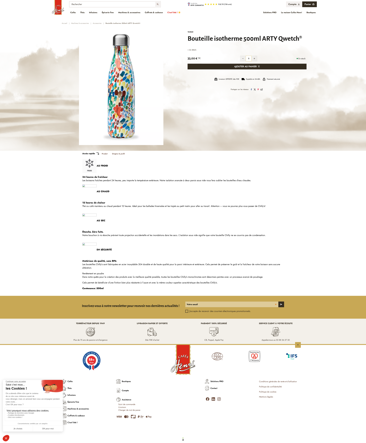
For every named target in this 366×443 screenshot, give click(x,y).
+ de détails (192, 50)
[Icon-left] (207, 399)
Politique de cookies (267, 391)
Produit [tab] (105, 154)
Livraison (122, 407)
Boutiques (311, 12)
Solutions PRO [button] (270, 12)
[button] (294, 4)
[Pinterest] (258, 89)
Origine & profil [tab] (118, 154)
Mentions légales (266, 396)
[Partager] (251, 89)
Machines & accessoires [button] (129, 12)
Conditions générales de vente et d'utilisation (278, 381)
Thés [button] (82, 12)
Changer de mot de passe (129, 410)
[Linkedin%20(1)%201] (213, 399)
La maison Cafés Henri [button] (291, 12)
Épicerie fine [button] (108, 12)
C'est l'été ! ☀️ (174, 12)
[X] (254, 89)
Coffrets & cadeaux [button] (154, 12)
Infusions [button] (93, 12)
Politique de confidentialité (270, 386)
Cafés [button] (73, 12)
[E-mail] (261, 89)
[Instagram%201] (219, 399)
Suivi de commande (126, 404)
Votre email (192, 304)
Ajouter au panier (245, 66)
